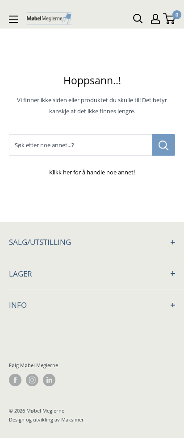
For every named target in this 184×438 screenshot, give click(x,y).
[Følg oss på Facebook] (15, 380)
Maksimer (72, 419)
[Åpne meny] (13, 18)
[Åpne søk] (138, 19)
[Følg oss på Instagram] (32, 380)
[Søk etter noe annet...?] (163, 145)
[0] (169, 18)
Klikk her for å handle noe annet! (92, 172)
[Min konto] (155, 19)
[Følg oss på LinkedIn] (49, 380)
